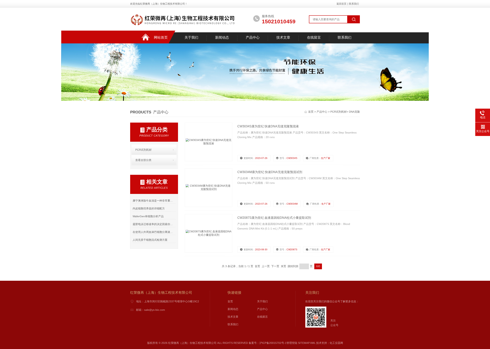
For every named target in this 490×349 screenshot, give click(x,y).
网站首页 (161, 37)
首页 (311, 111)
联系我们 (354, 3)
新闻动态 (222, 37)
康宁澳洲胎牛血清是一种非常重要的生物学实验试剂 (154, 200)
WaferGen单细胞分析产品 (148, 216)
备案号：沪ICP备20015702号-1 (268, 342)
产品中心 (253, 37)
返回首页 (341, 3)
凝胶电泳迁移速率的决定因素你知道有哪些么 (154, 224)
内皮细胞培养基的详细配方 (149, 208)
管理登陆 (292, 342)
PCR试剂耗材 (338, 111)
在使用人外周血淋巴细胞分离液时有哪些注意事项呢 (154, 231)
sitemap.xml (306, 342)
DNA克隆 (354, 111)
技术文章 (283, 37)
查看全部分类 (143, 160)
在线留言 (314, 37)
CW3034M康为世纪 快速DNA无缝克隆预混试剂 (269, 172)
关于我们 (191, 37)
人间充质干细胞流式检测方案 (150, 239)
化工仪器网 (336, 342)
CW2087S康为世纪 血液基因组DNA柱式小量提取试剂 (274, 217)
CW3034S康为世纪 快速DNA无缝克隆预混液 (268, 126)
